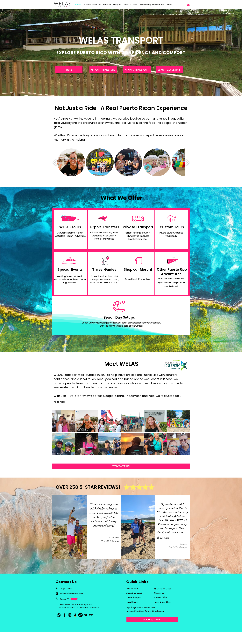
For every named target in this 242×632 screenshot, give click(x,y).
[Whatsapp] (59, 615)
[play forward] (187, 162)
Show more (163, 537)
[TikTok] (80, 615)
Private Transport (138, 227)
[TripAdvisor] (91, 615)
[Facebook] (64, 615)
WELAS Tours (70, 227)
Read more (59, 401)
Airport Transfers (104, 227)
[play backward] (55, 162)
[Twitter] (86, 615)
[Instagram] (70, 615)
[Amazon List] (75, 615)
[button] (71, 162)
